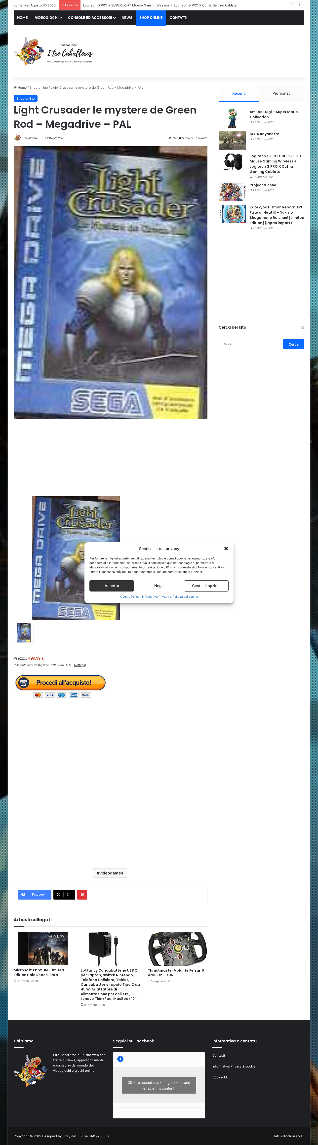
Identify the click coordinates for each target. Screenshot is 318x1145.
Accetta (112, 585)
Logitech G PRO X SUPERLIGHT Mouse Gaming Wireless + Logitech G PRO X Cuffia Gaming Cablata (160, 5)
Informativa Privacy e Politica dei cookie (170, 596)
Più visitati (282, 93)
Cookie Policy (130, 596)
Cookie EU (220, 1077)
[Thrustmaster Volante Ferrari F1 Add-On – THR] (177, 949)
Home (22, 87)
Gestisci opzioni (206, 585)
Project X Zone (263, 185)
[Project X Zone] (232, 192)
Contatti (218, 1055)
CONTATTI (178, 17)
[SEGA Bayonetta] (232, 140)
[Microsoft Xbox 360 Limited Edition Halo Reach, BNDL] (43, 948)
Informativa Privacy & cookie (234, 1066)
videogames (111, 872)
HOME (22, 17)
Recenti (239, 93)
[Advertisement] (208, 52)
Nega (159, 585)
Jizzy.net (70, 1136)
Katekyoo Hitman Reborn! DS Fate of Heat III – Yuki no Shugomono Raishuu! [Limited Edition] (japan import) (277, 215)
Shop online (39, 87)
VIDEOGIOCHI (46, 17)
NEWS (127, 17)
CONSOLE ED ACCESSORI (90, 17)
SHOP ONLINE (151, 17)
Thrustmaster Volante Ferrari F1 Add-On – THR (176, 973)
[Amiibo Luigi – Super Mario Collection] (232, 118)
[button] (226, 548)
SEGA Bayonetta (264, 133)
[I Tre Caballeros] (54, 51)
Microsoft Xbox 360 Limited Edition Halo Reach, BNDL (39, 972)
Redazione (30, 138)
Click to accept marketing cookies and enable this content (159, 1085)
